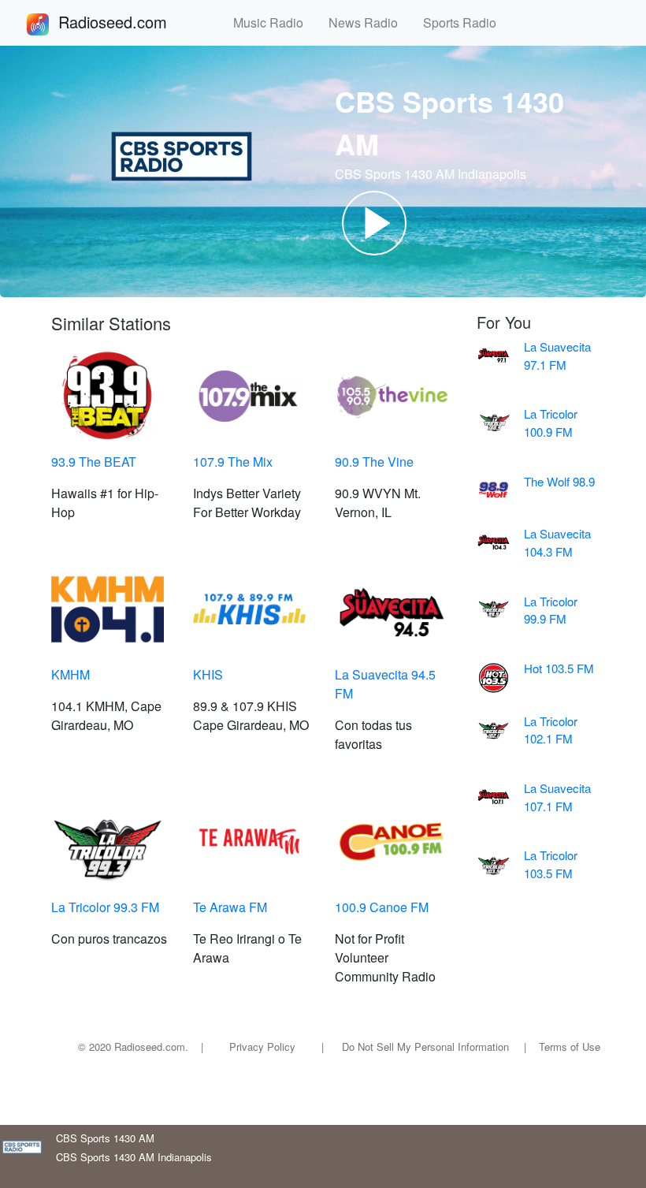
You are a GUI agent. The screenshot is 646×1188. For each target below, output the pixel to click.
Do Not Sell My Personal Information (425, 1046)
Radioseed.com (131, 21)
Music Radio (274, 22)
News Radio (369, 22)
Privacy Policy (262, 1046)
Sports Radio (466, 22)
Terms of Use (569, 1046)
